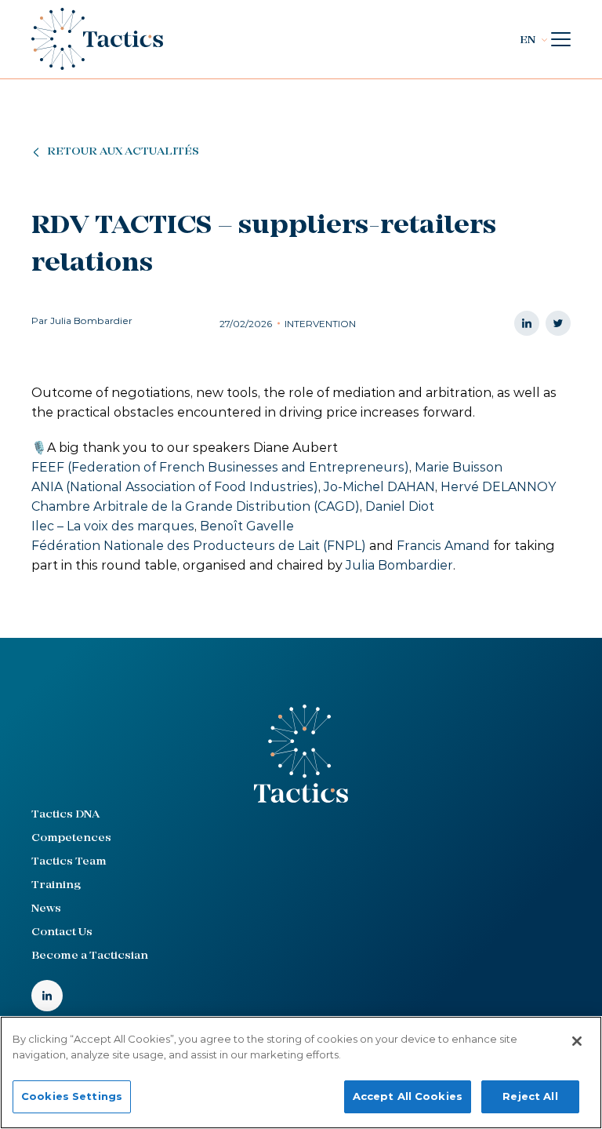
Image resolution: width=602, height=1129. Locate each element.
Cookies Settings (71, 1096)
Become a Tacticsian (89, 956)
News (46, 909)
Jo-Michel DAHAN (379, 486)
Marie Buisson (458, 467)
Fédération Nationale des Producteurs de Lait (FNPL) (198, 545)
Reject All (529, 1096)
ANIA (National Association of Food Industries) (174, 486)
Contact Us (61, 932)
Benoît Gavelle (247, 526)
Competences (71, 838)
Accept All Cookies (407, 1096)
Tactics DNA (65, 814)
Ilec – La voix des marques (112, 526)
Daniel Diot (399, 506)
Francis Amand (443, 545)
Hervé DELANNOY (498, 486)
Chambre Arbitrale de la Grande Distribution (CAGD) (195, 506)
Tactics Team (69, 862)
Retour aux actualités (123, 151)
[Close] (577, 1041)
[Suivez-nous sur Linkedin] (47, 995)
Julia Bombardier (399, 565)
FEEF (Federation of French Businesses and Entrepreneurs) (220, 467)
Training (56, 885)
